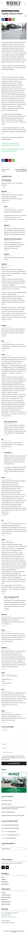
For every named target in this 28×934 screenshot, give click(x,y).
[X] (6, 19)
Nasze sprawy (16, 10)
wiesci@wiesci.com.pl (11, 917)
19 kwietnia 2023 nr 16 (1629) (15, 8)
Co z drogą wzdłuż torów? (13, 834)
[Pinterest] (9, 19)
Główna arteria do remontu (5, 170)
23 (26, 16)
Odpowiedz (3, 187)
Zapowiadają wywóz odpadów (12, 825)
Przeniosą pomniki (11, 831)
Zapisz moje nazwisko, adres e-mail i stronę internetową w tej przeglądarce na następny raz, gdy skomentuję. (13, 757)
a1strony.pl (14, 932)
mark (3, 354)
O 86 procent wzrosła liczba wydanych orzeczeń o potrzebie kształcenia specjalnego (13, 808)
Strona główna (4, 8)
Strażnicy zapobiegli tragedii (8, 812)
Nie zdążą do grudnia (6, 804)
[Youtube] (7, 867)
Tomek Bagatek (6, 180)
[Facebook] (2, 19)
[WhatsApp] (13, 19)
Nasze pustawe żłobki (6, 800)
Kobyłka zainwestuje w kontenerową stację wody (12, 815)
